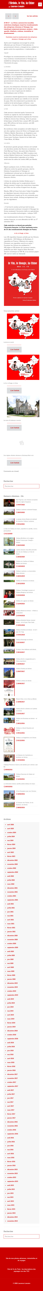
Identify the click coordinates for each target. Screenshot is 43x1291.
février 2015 (11, 1209)
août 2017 (10, 1090)
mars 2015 (10, 1205)
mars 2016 (10, 1157)
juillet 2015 (11, 1189)
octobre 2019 (11, 991)
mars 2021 (10, 924)
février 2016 (11, 1161)
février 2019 (11, 1023)
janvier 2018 (11, 1070)
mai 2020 (10, 963)
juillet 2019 (11, 1003)
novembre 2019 (12, 987)
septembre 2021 (12, 900)
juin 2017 (10, 1098)
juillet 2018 (11, 1046)
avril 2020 (10, 967)
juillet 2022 (11, 880)
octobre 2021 (11, 896)
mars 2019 (10, 1019)
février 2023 (11, 856)
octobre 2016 (11, 1130)
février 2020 (11, 975)
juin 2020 (10, 959)
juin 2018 (10, 1050)
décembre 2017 (12, 1074)
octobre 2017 (11, 1082)
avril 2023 (10, 852)
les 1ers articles (32, 16)
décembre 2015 (12, 1169)
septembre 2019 (12, 995)
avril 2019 (10, 1015)
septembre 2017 (12, 1086)
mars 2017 (10, 1110)
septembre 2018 (12, 1038)
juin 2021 (10, 912)
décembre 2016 (12, 1122)
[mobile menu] (40, 4)
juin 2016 (10, 1146)
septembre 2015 (12, 1181)
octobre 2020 (11, 943)
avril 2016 (10, 1153)
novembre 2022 (12, 864)
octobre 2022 (11, 868)
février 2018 (11, 1066)
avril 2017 (10, 1106)
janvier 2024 (11, 848)
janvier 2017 (11, 1118)
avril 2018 (10, 1058)
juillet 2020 (11, 955)
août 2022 (10, 876)
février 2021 (11, 927)
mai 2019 (10, 1011)
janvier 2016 (11, 1165)
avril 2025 (10, 828)
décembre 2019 (12, 983)
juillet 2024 (11, 836)
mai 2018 (10, 1054)
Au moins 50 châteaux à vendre (12, 420)
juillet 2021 (11, 908)
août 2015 (10, 1185)
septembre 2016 (12, 1134)
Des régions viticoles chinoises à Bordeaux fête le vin (19, 455)
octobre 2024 (11, 832)
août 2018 (10, 1042)
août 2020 (10, 951)
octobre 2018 (11, 1035)
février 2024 (11, 844)
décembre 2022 (12, 860)
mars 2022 (10, 884)
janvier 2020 (11, 979)
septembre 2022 (12, 872)
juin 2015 (10, 1193)
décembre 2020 (12, 935)
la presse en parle (9, 342)
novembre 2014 (12, 1221)
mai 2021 (10, 916)
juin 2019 (10, 1007)
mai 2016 (10, 1149)
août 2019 (10, 999)
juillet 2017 (11, 1094)
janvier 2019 (11, 1027)
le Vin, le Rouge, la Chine (11, 383)
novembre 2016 (12, 1126)
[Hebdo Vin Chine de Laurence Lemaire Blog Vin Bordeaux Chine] (21, 4)
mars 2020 (10, 971)
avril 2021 (10, 920)
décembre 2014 (12, 1217)
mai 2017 (10, 1102)
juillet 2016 (11, 1142)
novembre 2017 (12, 1078)
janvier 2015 (11, 1213)
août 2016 (10, 1138)
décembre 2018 (12, 1031)
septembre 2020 (12, 947)
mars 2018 (10, 1062)
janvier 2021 (11, 931)
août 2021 (10, 904)
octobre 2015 (11, 1177)
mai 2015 (10, 1197)
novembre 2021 (12, 892)
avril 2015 (10, 1201)
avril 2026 (10, 824)
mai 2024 (10, 840)
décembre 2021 (12, 888)
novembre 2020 (12, 939)
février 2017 (11, 1114)
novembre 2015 (12, 1173)
